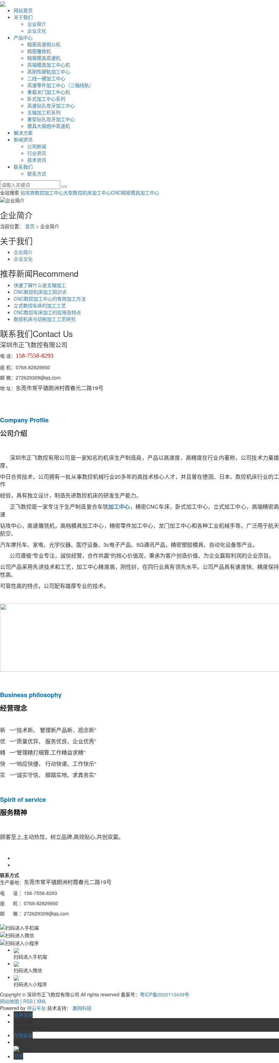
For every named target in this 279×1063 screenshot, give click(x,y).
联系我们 (23, 166)
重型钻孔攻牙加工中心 (51, 119)
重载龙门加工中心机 (48, 91)
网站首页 (23, 10)
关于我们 (23, 17)
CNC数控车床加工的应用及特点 (47, 312)
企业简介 (36, 23)
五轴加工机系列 (44, 112)
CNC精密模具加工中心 (135, 192)
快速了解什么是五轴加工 (40, 285)
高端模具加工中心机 (48, 64)
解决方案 (23, 132)
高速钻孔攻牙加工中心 (51, 105)
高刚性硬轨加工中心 (48, 71)
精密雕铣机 (39, 51)
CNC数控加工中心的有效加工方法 (50, 298)
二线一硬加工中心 (46, 78)
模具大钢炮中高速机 (48, 125)
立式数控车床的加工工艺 (40, 305)
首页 (30, 226)
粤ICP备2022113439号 (164, 994)
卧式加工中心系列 (46, 98)
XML (42, 1001)
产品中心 (23, 37)
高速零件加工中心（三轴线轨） (60, 85)
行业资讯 (36, 153)
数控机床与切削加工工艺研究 (45, 319)
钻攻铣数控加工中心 (41, 192)
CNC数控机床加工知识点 (40, 291)
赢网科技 (82, 1008)
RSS (28, 1001)
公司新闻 (36, 146)
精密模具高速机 (44, 57)
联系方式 (36, 173)
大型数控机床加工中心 (87, 192)
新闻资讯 (23, 139)
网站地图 (9, 1001)
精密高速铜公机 (44, 44)
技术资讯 (36, 159)
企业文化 (36, 30)
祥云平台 (36, 1008)
